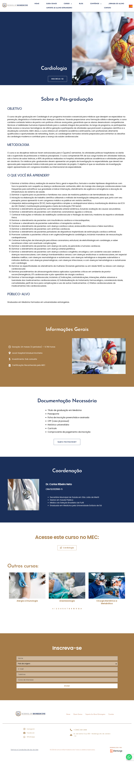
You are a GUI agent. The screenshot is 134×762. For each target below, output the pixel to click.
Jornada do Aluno (116, 4)
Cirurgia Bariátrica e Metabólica (106, 602)
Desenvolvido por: (116, 747)
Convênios (94, 4)
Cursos (67, 4)
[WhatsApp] (129, 757)
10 (74, 609)
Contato (107, 8)
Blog (81, 4)
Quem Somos (51, 4)
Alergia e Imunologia (27, 600)
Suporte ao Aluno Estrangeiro (59, 8)
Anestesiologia (67, 600)
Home (36, 4)
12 (78, 609)
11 (76, 609)
